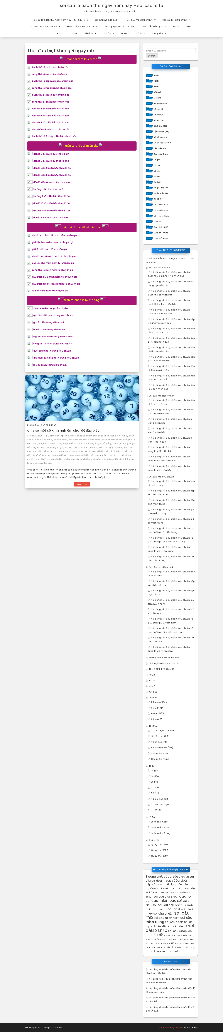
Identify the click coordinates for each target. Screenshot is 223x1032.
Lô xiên (157, 165)
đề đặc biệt (103, 451)
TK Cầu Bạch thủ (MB (163, 730)
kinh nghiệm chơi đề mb (107, 455)
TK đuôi (157, 182)
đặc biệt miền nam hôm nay (83, 447)
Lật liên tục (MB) (161, 132)
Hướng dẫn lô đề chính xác (82, 26)
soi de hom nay (172, 935)
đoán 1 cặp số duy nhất (162, 951)
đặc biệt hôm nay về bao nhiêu (85, 439)
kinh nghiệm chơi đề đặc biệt (79, 455)
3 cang (151, 877)
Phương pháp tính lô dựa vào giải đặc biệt (66, 459)
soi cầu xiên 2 (177, 926)
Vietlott (89, 33)
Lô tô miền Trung (162, 216)
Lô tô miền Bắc (161, 205)
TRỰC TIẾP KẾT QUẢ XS (153, 26)
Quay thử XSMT (161, 233)
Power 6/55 (159, 115)
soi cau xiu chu (163, 905)
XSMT (60, 33)
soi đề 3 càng (188, 947)
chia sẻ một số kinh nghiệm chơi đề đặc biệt (63, 430)
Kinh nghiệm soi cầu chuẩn (119, 26)
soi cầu (173, 909)
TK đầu (157, 176)
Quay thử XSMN (161, 238)
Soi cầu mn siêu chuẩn (44, 26)
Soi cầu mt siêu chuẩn (175, 19)
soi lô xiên (174, 943)
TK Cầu (107, 33)
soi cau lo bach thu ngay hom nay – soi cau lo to (111, 5)
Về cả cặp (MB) (161, 137)
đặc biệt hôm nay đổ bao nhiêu (51, 439)
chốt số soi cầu (167, 877)
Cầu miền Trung (161, 154)
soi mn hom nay (153, 947)
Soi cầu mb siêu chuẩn (140, 19)
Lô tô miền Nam (161, 210)
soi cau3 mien (179, 892)
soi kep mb (186, 935)
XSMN (189, 26)
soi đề (178, 947)
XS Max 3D (159, 120)
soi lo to (164, 939)
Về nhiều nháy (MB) (163, 143)
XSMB (176, 26)
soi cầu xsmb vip (180, 931)
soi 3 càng (153, 892)
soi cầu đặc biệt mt (116, 459)
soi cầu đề (154, 934)
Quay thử (157, 33)
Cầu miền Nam (160, 148)
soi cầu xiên (159, 926)
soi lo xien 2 (163, 943)
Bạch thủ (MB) (160, 126)
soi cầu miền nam (167, 918)
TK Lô (124, 33)
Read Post (82, 484)
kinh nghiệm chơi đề (52, 455)
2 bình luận (53, 435)
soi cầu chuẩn (163, 914)
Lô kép (157, 171)
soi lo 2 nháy (152, 939)
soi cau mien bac (161, 900)
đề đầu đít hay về (118, 451)
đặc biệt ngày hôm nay (111, 447)
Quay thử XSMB (161, 227)
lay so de (188, 888)
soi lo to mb (175, 939)
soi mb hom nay (187, 943)
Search (151, 55)
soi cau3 (166, 892)
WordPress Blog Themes (170, 1028)
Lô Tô (140, 33)
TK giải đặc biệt (161, 188)
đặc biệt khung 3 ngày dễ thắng (95, 443)
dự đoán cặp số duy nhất (163, 888)
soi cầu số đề (174, 922)
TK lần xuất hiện (161, 193)
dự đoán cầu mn (181, 884)
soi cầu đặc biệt (97, 459)
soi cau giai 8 (163, 896)
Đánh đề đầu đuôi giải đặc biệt (80, 451)
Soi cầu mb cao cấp (106, 19)
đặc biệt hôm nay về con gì (116, 439)
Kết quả (74, 33)
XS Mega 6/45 (160, 103)
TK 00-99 (158, 199)
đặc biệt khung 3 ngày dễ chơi (62, 443)
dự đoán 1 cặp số (163, 881)
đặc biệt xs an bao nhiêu (51, 451)
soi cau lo (182, 896)
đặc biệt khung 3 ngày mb (54, 447)
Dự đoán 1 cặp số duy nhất (168, 883)
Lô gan (157, 160)
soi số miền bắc (167, 947)
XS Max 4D (159, 109)
